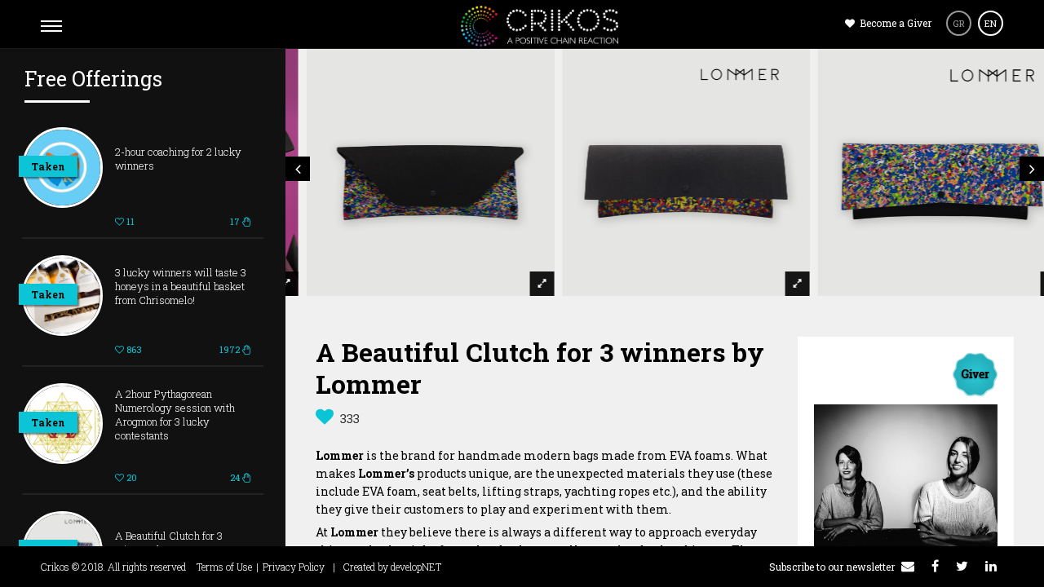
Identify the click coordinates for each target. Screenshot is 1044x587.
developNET (416, 566)
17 (236, 221)
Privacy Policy (294, 566)
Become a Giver (894, 22)
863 (133, 349)
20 (130, 477)
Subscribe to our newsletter (833, 566)
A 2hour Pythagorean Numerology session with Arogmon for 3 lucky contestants (175, 414)
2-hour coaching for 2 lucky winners (178, 158)
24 (236, 477)
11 (129, 221)
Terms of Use (224, 566)
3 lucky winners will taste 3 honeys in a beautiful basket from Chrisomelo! (180, 286)
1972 (230, 349)
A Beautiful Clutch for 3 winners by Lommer (169, 542)
